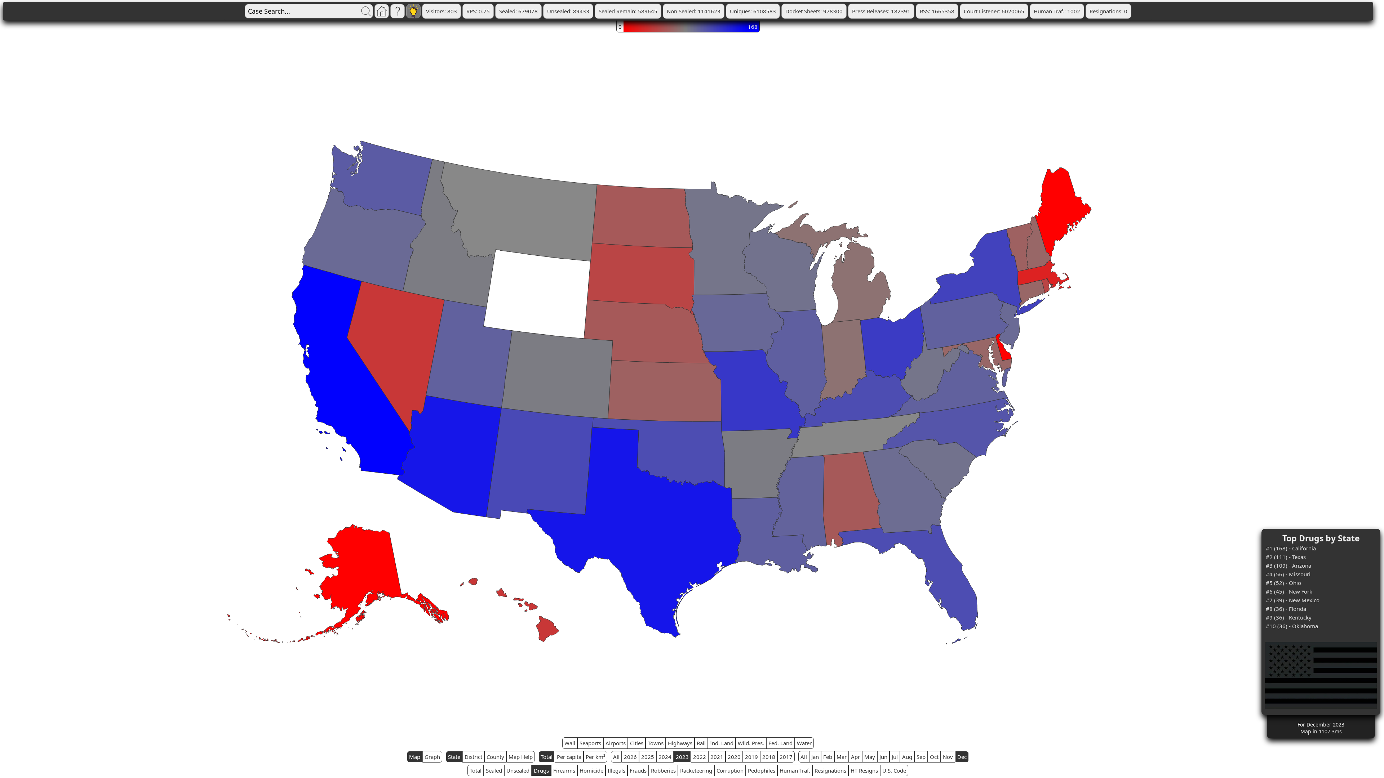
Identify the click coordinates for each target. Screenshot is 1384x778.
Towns (656, 743)
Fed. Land (780, 743)
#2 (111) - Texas (1286, 556)
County (495, 756)
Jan (815, 756)
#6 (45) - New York (1289, 591)
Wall (569, 743)
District (473, 756)
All (616, 756)
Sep (921, 756)
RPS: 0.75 (478, 11)
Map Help (521, 756)
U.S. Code (894, 770)
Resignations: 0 (1108, 11)
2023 (682, 756)
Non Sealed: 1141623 (693, 11)
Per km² (595, 756)
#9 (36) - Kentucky (1289, 617)
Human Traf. (795, 770)
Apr (855, 756)
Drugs (541, 770)
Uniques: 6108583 (753, 11)
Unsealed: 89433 (568, 11)
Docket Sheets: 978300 (814, 11)
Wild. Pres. (751, 743)
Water (804, 743)
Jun (883, 756)
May (869, 756)
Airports (616, 743)
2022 (699, 756)
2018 (768, 756)
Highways (680, 743)
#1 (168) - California (1291, 548)
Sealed (494, 770)
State (454, 756)
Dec (962, 756)
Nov (948, 756)
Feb (827, 756)
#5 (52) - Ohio (1283, 582)
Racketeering (696, 770)
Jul (895, 756)
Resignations (830, 770)
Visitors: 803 (441, 11)
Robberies (663, 770)
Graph (432, 756)
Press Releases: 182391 (881, 11)
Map (414, 756)
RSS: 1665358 (937, 11)
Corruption (730, 770)
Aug (907, 756)
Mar (842, 756)
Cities (636, 743)
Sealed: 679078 (518, 11)
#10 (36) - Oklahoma (1292, 626)
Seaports (590, 743)
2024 (664, 756)
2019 (751, 756)
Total (547, 756)
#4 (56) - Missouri (1288, 574)
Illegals (616, 770)
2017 (786, 756)
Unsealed (517, 770)
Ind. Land (721, 743)
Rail (701, 743)
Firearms (564, 770)
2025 (647, 756)
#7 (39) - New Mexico (1292, 600)
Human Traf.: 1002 (1057, 11)
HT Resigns (864, 770)
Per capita (569, 756)
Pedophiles (761, 770)
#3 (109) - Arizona (1288, 565)
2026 (630, 756)
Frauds (638, 770)
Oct (934, 756)
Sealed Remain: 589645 (628, 11)
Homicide (591, 770)
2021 (716, 756)
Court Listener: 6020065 (994, 11)
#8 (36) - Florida (1286, 608)
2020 (734, 756)
